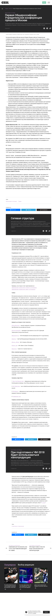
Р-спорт (43, 502)
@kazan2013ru (15, 335)
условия (34, 613)
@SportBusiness (16, 325)
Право (19, 201)
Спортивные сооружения (18, 526)
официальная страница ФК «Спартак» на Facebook (24, 287)
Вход (44, 2)
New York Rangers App (18, 381)
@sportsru (14, 348)
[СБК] (5, 2)
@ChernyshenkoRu (16, 330)
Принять (46, 612)
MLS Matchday (16, 386)
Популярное (10, 565)
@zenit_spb (14, 345)
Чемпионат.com (17, 396)
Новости (10, 8)
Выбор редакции (26, 565)
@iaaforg (14, 339)
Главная (6, 8)
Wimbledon (15, 391)
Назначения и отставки (11, 201)
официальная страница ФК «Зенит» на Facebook (23, 289)
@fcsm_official (15, 342)
